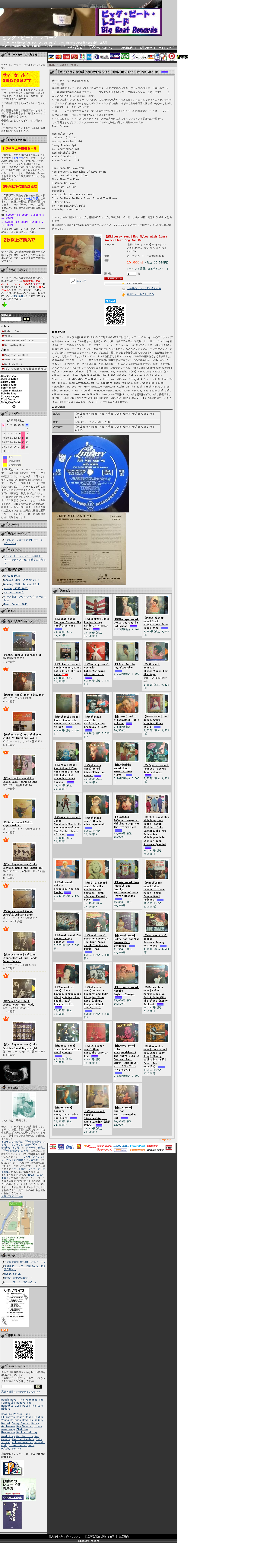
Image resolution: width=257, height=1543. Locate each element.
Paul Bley (8, 1436)
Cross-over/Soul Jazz (19, 340)
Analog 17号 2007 (16, 588)
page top (166, 1140)
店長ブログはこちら (12, 1196)
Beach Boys (9, 1399)
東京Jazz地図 (12, 575)
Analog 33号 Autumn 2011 (21, 584)
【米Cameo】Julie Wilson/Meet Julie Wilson (126, 720)
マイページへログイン (101, 47)
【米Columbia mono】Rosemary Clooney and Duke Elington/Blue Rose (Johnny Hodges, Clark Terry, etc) (96, 997)
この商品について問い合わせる (144, 288)
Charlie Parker (11, 1414)
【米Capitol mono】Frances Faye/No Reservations (156, 768)
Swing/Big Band (14, 345)
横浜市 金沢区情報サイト (18, 1278)
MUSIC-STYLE (12, 1273)
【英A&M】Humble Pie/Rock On (22, 654)
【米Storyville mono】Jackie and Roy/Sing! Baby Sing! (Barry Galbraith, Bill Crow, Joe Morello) (155, 1056)
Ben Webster (24, 1426)
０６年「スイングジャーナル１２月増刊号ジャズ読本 (23, 1158)
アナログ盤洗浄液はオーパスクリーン (25, 1262)
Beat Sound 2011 (16, 604)
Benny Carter (21, 1423)
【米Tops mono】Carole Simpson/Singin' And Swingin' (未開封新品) (97, 1118)
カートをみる (74, 47)
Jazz (6, 326)
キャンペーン (15, 549)
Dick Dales (22, 1405)
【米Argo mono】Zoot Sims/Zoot (24, 694)
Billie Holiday (26, 1432)
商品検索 (6, 315)
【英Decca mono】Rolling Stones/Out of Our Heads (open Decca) (20, 958)
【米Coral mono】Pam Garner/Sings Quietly (67, 938)
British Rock (13, 364)
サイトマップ (166, 47)
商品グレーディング (19, 533)
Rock (6, 350)
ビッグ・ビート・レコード (30, 37)
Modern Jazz (12, 331)
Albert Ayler (18, 1445)
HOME (52, 64)
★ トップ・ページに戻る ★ (20, 1282)
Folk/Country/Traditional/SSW (25, 368)
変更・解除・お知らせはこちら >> (20, 1391)
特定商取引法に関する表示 (99, 1536)
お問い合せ (146, 47)
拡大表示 (81, 280)
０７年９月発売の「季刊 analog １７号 (23, 1149)
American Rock (14, 359)
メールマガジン (16, 1366)
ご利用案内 (126, 47)
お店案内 (124, 1536)
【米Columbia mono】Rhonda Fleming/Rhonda (94, 821)
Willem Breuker (22, 1442)
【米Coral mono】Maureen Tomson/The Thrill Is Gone (67, 622)
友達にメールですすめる (140, 294)
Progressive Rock (16, 355)
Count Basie (24, 1417)
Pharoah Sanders (23, 1439)
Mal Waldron (24, 1436)
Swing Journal (14, 592)
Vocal (8, 335)
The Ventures (28, 1399)
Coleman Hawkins (21, 1420)
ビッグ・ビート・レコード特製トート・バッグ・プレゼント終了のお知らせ (25, 559)
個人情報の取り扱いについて (65, 1536)
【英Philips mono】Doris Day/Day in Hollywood (126, 622)
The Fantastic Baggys (22, 1401)
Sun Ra (16, 1448)
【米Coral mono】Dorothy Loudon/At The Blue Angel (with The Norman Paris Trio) (97, 942)
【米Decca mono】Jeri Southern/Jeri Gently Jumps (67, 1049)
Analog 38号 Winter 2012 (21, 580)
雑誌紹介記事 (15, 569)
